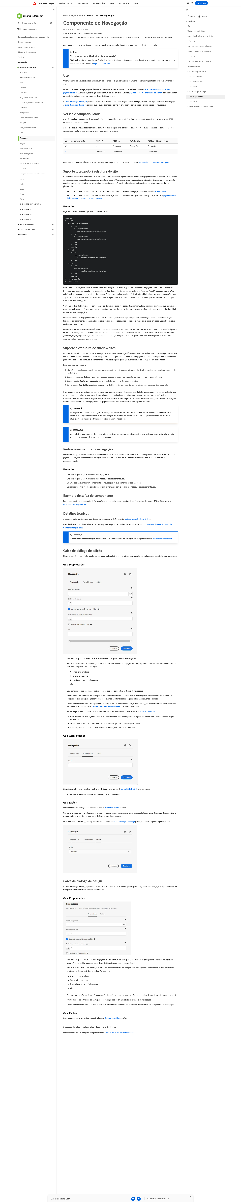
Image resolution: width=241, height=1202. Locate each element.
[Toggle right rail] (187, 9)
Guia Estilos (193, 86)
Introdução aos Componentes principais (33, 37)
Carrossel (23, 87)
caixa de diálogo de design (76, 105)
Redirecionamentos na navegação (199, 51)
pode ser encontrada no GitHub (137, 519)
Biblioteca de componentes (27, 52)
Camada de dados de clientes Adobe (119, 1032)
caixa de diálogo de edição (76, 101)
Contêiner (23, 92)
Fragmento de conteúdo (28, 97)
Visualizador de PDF (27, 148)
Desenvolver (22, 235)
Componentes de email (26, 225)
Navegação (24, 138)
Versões (21, 57)
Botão (22, 82)
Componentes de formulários (30, 204)
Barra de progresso (26, 154)
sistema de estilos (112, 807)
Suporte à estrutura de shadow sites (200, 46)
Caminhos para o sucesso (27, 47)
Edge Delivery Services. (102, 63)
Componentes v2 (26, 214)
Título (22, 199)
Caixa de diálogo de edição (197, 71)
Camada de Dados (147, 711)
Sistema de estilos (112, 1018)
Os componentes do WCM (27, 67)
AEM (81, 15)
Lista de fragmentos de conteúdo (31, 102)
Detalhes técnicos (194, 66)
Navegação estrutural (27, 77)
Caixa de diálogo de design (197, 91)
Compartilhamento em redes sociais (32, 174)
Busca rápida (24, 159)
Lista (21, 133)
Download (23, 107)
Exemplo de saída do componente (199, 61)
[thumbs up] (133, 1199)
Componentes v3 (26, 219)
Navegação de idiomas (28, 128)
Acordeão (23, 72)
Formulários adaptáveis (27, 230)
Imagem (23, 123)
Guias (22, 189)
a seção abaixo (161, 191)
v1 (65, 151)
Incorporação (24, 112)
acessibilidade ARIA (129, 789)
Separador (23, 169)
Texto (22, 184)
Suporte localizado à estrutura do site (200, 36)
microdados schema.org (162, 538)
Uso (189, 26)
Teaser (22, 194)
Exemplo (192, 41)
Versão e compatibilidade (196, 31)
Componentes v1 (25, 209)
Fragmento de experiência (29, 117)
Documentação (69, 15)
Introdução (22, 62)
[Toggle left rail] (53, 9)
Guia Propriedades (195, 76)
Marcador (193, 16)
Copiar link (204, 16)
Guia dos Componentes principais (100, 15)
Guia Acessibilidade (195, 81)
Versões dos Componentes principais (154, 162)
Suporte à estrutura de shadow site (106, 706)
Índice (22, 179)
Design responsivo (24, 42)
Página (22, 143)
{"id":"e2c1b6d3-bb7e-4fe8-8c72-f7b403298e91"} (86, 33)
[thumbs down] (139, 1199)
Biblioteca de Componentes (74, 504)
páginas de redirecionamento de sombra (146, 92)
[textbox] (35, 23)
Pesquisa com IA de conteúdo (30, 164)
